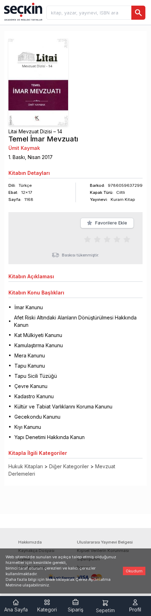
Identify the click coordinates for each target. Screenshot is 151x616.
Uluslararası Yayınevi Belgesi (105, 542)
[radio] (87, 239)
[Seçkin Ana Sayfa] (22, 11)
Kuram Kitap (123, 199)
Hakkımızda (30, 542)
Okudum (134, 571)
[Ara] (138, 13)
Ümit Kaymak (24, 148)
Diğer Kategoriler (69, 466)
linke (50, 579)
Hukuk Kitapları (25, 466)
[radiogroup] (107, 239)
